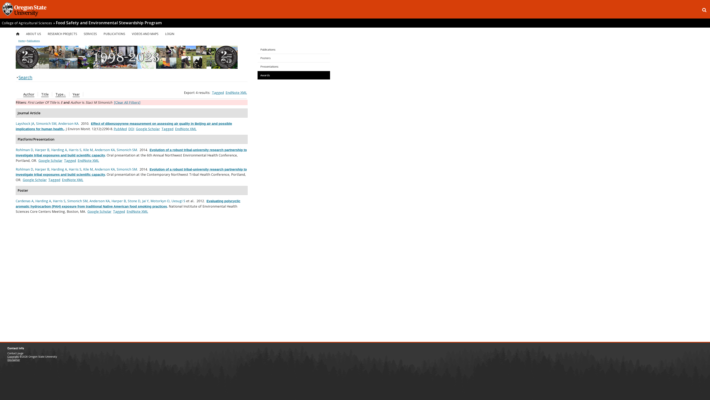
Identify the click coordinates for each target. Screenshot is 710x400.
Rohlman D (24, 150)
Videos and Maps (145, 34)
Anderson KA (68, 123)
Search (25, 77)
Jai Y (145, 201)
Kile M (88, 150)
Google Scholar (148, 129)
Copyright (13, 356)
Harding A (59, 150)
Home (21, 40)
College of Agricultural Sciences (27, 22)
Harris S (75, 150)
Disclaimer (13, 360)
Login (169, 34)
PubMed (120, 129)
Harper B (42, 150)
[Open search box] (704, 10)
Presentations (269, 66)
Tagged (218, 92)
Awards (265, 75)
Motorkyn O (160, 201)
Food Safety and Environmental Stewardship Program (109, 22)
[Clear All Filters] (127, 102)
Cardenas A (24, 201)
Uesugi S (178, 201)
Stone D (134, 201)
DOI (131, 129)
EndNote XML (236, 92)
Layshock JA (25, 123)
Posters (265, 58)
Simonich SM (46, 123)
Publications (267, 49)
